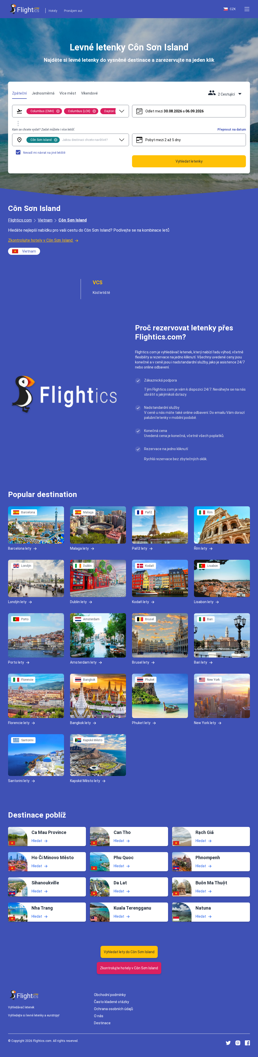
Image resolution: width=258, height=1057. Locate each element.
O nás (98, 1016)
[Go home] (24, 995)
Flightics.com (20, 220)
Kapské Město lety (85, 781)
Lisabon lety (203, 602)
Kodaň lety (140, 602)
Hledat (36, 841)
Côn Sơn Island (72, 220)
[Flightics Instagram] (238, 1043)
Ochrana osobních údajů (113, 1009)
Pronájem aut (73, 11)
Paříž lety (139, 548)
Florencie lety (18, 723)
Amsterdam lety (83, 662)
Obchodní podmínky (110, 995)
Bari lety (200, 662)
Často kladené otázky (111, 1002)
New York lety (205, 723)
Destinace (102, 1023)
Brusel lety (140, 662)
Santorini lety (18, 781)
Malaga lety (79, 548)
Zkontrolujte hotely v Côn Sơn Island (40, 240)
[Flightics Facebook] (247, 1042)
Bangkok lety (80, 723)
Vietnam (45, 220)
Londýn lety (17, 602)
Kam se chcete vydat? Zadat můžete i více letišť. (43, 129)
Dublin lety (78, 602)
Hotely (53, 11)
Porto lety (16, 662)
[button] (247, 9)
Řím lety (200, 548)
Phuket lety (141, 723)
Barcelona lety (19, 548)
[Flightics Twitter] (228, 1042)
